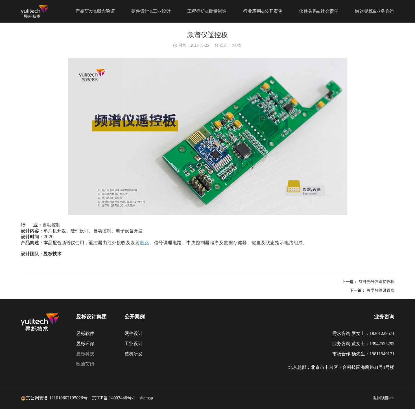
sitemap (146, 397)
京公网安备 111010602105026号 (57, 397)
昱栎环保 (85, 343)
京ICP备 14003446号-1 (113, 397)
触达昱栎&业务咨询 (374, 11)
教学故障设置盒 (380, 290)
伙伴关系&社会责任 (318, 11)
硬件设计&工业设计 (151, 11)
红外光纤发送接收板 (376, 282)
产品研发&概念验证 (95, 11)
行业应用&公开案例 (263, 11)
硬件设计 (133, 333)
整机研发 (133, 353)
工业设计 (133, 343)
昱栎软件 (85, 333)
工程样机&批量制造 (207, 11)
